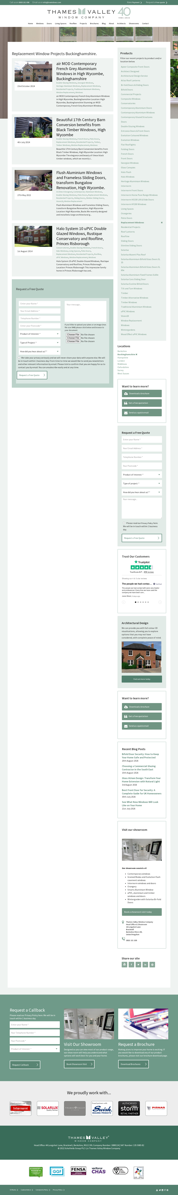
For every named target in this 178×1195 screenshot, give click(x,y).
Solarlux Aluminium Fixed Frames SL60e (139, 274)
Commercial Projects (131, 94)
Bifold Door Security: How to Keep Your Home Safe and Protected (140, 755)
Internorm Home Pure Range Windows (139, 195)
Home (30, 23)
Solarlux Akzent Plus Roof (133, 254)
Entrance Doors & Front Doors (135, 131)
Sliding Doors (79, 198)
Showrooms (134, 23)
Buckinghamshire (126, 354)
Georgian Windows (85, 82)
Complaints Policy (42, 1190)
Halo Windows (62, 251)
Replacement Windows (90, 86)
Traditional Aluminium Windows (86, 89)
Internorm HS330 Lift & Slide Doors (137, 199)
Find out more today (142, 679)
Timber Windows (63, 145)
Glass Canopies (128, 167)
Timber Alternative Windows (134, 297)
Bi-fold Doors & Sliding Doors (135, 85)
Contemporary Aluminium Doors (136, 107)
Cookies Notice (26, 1190)
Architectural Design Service (134, 75)
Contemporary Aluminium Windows (87, 191)
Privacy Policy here (34, 1015)
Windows (40, 23)
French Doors (83, 139)
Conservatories (62, 247)
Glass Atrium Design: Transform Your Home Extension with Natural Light (141, 779)
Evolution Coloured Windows (134, 135)
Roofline (73, 23)
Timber (97, 142)
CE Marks (13, 1190)
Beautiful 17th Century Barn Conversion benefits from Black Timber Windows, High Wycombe (81, 127)
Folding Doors (127, 149)
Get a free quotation (138, 402)
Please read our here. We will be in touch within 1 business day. (140, 526)
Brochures (94, 23)
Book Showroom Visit (76, 1064)
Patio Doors (94, 139)
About (111, 23)
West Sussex (123, 373)
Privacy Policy (147, 523)
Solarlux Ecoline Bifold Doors (135, 283)
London (121, 360)
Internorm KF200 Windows (133, 204)
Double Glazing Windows (66, 82)
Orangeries (126, 213)
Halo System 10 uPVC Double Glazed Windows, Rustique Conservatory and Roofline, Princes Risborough (81, 236)
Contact (145, 23)
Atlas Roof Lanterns (130, 80)
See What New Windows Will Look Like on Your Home (140, 803)
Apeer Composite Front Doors (135, 66)
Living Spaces (60, 23)
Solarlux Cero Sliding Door (133, 279)
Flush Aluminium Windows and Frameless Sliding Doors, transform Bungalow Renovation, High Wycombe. (81, 180)
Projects (83, 23)
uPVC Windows (62, 257)
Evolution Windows (130, 140)
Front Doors (127, 158)
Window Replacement (65, 92)
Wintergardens (128, 329)
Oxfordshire (123, 367)
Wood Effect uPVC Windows (134, 334)
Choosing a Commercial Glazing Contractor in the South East (139, 767)
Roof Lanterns (128, 231)
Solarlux (125, 250)
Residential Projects (64, 89)
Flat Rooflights (128, 144)
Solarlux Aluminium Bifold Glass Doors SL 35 (140, 261)
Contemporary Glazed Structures (136, 117)
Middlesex (122, 364)
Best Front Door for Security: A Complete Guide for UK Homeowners (141, 791)
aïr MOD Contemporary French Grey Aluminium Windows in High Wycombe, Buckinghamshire (80, 71)
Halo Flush (126, 172)
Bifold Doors (127, 89)
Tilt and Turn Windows (131, 288)
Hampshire (123, 357)
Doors (49, 23)
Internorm (126, 185)
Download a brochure (139, 393)
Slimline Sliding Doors (95, 198)
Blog (104, 23)
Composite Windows (130, 98)
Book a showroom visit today (138, 911)
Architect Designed (64, 191)
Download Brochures (130, 1064)
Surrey (120, 370)
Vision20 (59, 201)
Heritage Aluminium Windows (68, 86)
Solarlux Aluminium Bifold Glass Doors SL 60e (140, 269)
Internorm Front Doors (132, 190)
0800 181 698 (131, 940)
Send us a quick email (139, 412)
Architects (121, 23)
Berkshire (122, 351)
